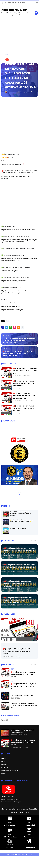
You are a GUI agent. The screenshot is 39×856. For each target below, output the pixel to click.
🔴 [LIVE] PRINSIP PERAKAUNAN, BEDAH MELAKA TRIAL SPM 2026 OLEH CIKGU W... (23, 383)
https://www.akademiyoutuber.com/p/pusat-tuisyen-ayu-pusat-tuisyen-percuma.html (19, 241)
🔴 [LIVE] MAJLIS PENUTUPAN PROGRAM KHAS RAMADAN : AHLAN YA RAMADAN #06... (19, 550)
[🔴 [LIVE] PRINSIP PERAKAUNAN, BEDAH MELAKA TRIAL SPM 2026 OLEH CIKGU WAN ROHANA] (6, 390)
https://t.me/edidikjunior (10, 271)
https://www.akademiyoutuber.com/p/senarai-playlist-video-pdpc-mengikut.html (17, 292)
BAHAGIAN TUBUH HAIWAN (18, 528)
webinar (13, 693)
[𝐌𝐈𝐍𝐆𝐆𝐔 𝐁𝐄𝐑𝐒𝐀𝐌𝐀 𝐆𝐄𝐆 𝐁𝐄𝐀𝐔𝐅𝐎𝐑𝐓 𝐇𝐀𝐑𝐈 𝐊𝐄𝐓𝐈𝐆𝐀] (5, 699)
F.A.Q (3, 761)
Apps (3, 773)
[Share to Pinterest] (14, 327)
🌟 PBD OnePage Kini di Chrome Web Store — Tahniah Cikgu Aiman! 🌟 (21, 521)
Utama (3, 758)
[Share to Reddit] (18, 327)
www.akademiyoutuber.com (10, 303)
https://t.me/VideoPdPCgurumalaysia (13, 281)
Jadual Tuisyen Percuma (9, 770)
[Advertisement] (19, 39)
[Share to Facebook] (2, 327)
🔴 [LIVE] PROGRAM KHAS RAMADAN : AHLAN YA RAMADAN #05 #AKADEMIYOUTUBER (18, 583)
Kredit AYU (4, 767)
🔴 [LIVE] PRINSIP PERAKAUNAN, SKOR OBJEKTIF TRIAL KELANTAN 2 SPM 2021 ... (24, 408)
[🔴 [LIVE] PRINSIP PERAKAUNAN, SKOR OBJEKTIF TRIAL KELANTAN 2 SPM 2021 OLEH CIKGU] (6, 415)
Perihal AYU (14, 812)
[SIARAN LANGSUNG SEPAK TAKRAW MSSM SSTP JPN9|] (5, 736)
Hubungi (4, 764)
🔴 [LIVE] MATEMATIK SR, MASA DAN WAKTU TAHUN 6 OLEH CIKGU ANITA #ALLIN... (25, 371)
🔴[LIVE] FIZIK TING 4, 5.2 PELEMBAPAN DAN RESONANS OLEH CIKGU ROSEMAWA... (24, 396)
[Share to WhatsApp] (10, 327)
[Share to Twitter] (6, 327)
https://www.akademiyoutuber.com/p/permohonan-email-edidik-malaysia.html (19, 260)
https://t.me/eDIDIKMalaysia (10, 306)
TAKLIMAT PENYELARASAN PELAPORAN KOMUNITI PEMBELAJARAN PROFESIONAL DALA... (24, 705)
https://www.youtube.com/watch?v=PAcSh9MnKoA (18, 230)
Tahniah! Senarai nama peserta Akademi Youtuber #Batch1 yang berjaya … (20, 513)
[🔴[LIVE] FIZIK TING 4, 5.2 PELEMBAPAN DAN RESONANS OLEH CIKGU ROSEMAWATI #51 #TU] (6, 402)
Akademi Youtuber (14, 10)
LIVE (7, 54)
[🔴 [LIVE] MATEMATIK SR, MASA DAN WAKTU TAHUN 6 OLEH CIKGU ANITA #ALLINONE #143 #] (6, 377)
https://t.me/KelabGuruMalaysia (12, 310)
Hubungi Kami (24, 812)
